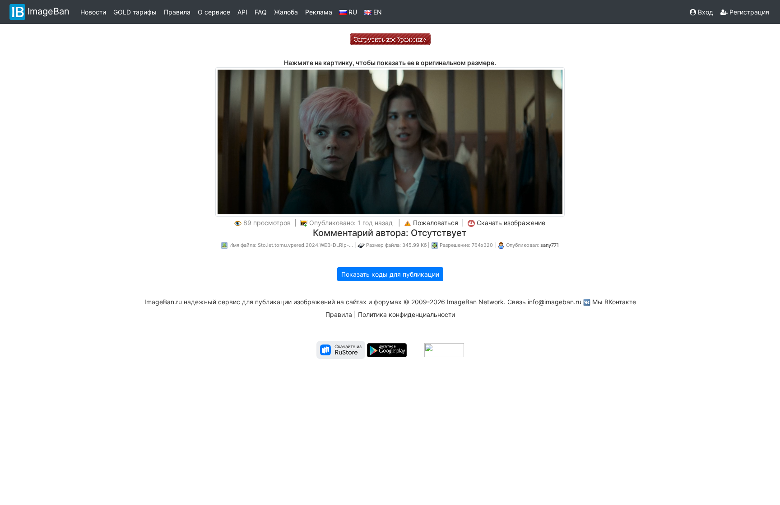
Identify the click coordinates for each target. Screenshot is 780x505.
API (242, 12)
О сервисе (214, 12)
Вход (704, 12)
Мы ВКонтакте (614, 302)
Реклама (318, 12)
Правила (177, 12)
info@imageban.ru (554, 302)
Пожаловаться (435, 223)
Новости (93, 12)
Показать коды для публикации (390, 274)
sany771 (549, 245)
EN (376, 12)
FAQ (261, 12)
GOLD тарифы (135, 12)
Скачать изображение (511, 223)
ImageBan (49, 11)
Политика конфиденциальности (406, 314)
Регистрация (748, 12)
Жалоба (286, 12)
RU (352, 12)
